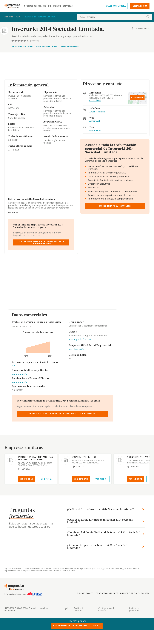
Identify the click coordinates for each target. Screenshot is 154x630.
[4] (21, 41)
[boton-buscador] (148, 17)
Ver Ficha (46, 479)
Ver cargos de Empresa (80, 339)
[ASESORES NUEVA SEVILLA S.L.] (120, 460)
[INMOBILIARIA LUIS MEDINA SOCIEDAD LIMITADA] (11, 460)
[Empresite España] (13, 6)
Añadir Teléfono (97, 111)
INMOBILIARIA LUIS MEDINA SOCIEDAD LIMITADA (35, 458)
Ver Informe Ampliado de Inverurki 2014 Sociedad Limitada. (41, 242)
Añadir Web (94, 121)
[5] (24, 41)
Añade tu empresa (116, 6)
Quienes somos (85, 593)
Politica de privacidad (134, 609)
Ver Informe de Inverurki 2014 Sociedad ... (77, 625)
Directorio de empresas (60, 6)
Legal (65, 608)
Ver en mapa (137, 98)
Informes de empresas (34, 6)
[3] (18, 41)
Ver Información (20, 374)
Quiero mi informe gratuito (115, 206)
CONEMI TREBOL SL (84, 457)
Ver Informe (27, 479)
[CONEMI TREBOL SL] (66, 460)
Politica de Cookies (79, 609)
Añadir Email (95, 130)
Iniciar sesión (140, 6)
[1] (12, 41)
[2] (15, 41)
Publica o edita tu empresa (134, 593)
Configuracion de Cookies (106, 609)
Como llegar (95, 100)
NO (13, 366)
